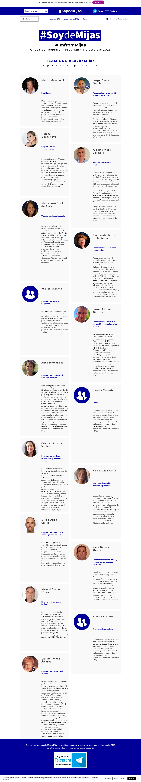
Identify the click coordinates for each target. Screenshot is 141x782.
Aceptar (131, 778)
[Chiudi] (138, 778)
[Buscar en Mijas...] (46, 11)
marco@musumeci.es (55, 119)
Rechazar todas (119, 778)
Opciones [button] (108, 778)
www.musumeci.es (54, 121)
